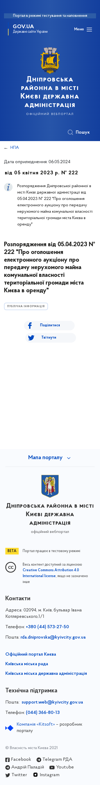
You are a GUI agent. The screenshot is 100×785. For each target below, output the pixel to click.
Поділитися (50, 325)
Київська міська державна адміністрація (46, 673)
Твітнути (48, 338)
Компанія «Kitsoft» (36, 724)
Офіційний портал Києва (30, 654)
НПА (14, 148)
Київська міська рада (26, 664)
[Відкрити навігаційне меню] (89, 29)
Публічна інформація (26, 306)
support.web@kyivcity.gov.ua (52, 702)
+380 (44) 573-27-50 (47, 627)
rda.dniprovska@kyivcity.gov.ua (53, 637)
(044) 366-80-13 (43, 712)
